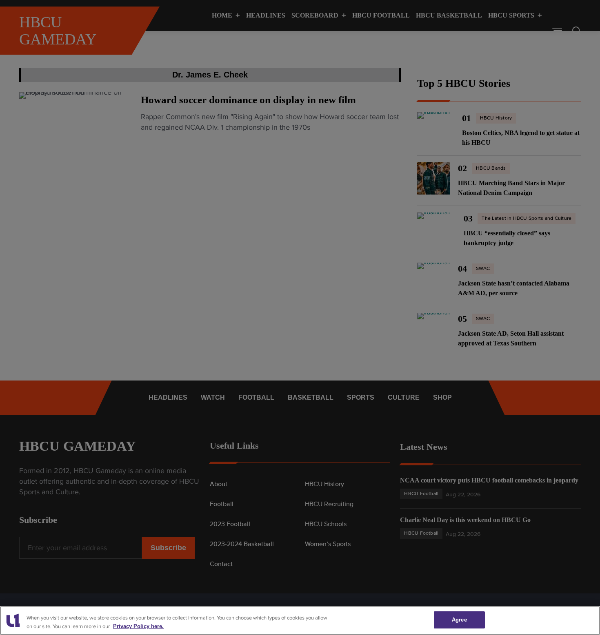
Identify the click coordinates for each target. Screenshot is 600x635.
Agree (459, 620)
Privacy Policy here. (138, 626)
